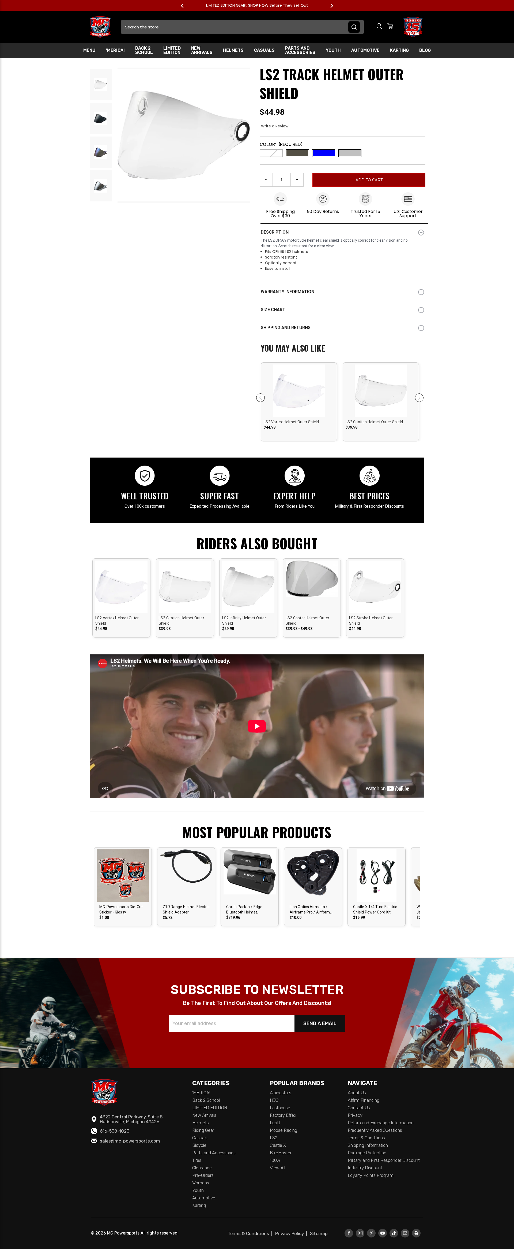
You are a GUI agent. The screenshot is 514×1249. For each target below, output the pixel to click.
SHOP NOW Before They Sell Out (278, 5)
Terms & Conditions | (251, 1233)
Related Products (342, 348)
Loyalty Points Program (371, 1175)
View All (277, 1167)
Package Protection (367, 1152)
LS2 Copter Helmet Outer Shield (308, 620)
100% (275, 1160)
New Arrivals (202, 50)
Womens (200, 1182)
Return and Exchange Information (381, 1122)
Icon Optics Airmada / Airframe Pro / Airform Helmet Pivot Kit (310, 910)
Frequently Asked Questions (375, 1130)
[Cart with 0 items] (390, 27)
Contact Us (359, 1107)
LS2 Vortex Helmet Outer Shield (291, 422)
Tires (196, 1160)
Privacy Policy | (292, 1233)
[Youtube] (382, 1233)
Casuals (264, 50)
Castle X (278, 1145)
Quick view (299, 385)
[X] (371, 1233)
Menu (89, 50)
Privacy (355, 1115)
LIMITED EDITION (172, 50)
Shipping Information (368, 1145)
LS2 (273, 1137)
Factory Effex (283, 1115)
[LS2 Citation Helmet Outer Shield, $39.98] (381, 411)
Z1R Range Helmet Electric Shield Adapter (186, 909)
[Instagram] (360, 1233)
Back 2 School (144, 50)
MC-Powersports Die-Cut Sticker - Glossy (121, 909)
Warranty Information (287, 291)
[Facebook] (349, 1233)
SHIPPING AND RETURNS (286, 327)
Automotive (365, 50)
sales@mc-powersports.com (130, 1141)
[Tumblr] (394, 1233)
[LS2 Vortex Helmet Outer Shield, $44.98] (299, 411)
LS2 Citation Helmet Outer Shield (374, 422)
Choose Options (299, 394)
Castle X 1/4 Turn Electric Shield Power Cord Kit (375, 909)
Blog (425, 50)
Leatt (275, 1122)
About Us (357, 1092)
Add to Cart (249, 880)
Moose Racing (283, 1130)
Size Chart (273, 309)
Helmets (233, 50)
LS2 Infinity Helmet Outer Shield (244, 620)
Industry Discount (365, 1167)
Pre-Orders (203, 1175)
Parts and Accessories (300, 50)
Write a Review (274, 126)
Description (275, 232)
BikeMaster (281, 1152)
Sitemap (319, 1233)
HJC (274, 1100)
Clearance (202, 1167)
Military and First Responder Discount (384, 1160)
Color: (281, 144)
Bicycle (199, 1145)
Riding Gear (203, 1130)
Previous (185, 6)
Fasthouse (280, 1107)
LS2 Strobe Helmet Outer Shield (371, 620)
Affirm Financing (363, 1100)
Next (329, 6)
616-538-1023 (114, 1131)
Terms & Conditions (366, 1137)
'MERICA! (115, 50)
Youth (333, 50)
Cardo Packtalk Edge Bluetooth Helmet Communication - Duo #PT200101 (245, 910)
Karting (399, 50)
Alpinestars (280, 1092)
